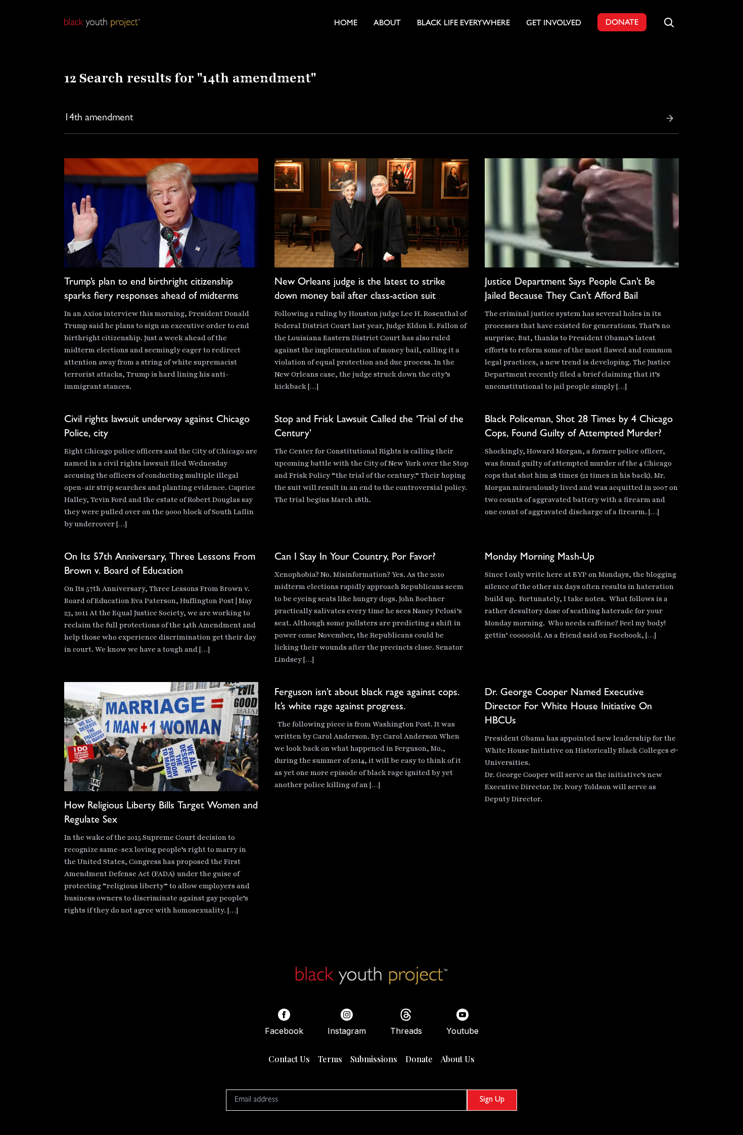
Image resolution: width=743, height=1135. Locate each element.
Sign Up (492, 1100)
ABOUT (387, 24)
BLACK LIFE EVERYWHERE (463, 24)
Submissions (373, 1059)
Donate (419, 1059)
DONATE (622, 23)
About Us (458, 1059)
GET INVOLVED (553, 24)
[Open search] (669, 22)
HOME (345, 24)
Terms (330, 1059)
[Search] (670, 118)
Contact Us (289, 1059)
